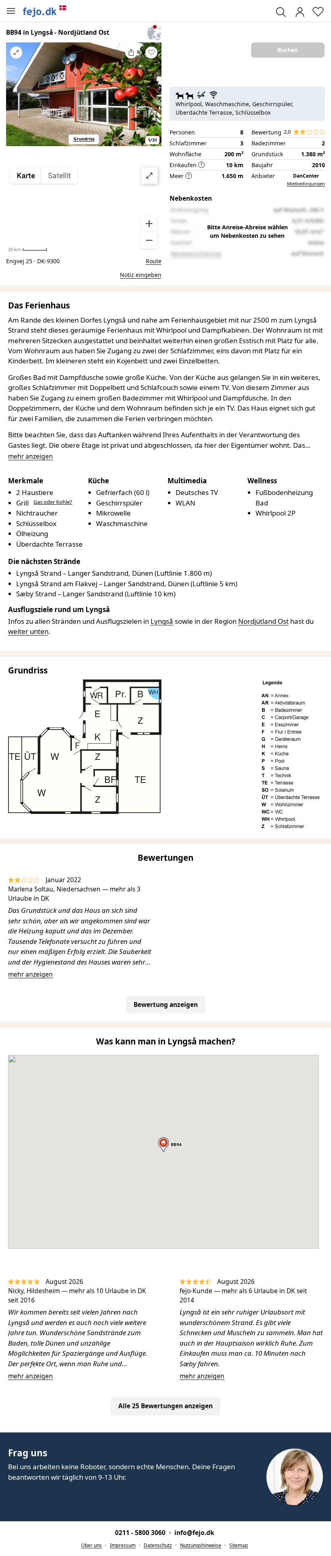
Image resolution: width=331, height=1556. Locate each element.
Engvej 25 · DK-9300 (33, 261)
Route (153, 261)
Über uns (91, 1545)
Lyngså (162, 621)
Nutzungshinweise (200, 1545)
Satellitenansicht (84, 208)
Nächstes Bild (151, 99)
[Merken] (151, 52)
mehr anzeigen (30, 974)
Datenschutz (158, 1545)
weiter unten (28, 631)
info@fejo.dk (194, 1532)
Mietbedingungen (306, 183)
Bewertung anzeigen (166, 1004)
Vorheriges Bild (16, 99)
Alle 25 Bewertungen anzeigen (165, 1405)
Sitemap (238, 1545)
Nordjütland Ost (263, 621)
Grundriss (83, 139)
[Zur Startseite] (45, 11)
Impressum (123, 1545)
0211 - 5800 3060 (141, 1532)
